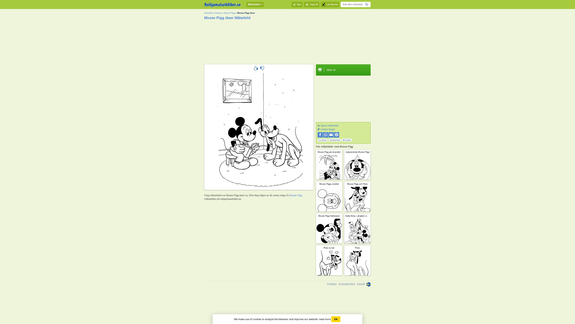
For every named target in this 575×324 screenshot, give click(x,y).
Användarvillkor (347, 284)
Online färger (328, 129)
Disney (218, 13)
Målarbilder (254, 4)
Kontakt (361, 284)
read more (325, 319)
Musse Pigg (229, 13)
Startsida (208, 13)
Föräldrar (332, 284)
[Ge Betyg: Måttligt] (262, 69)
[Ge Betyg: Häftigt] (256, 69)
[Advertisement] (287, 41)
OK (336, 319)
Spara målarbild (329, 125)
